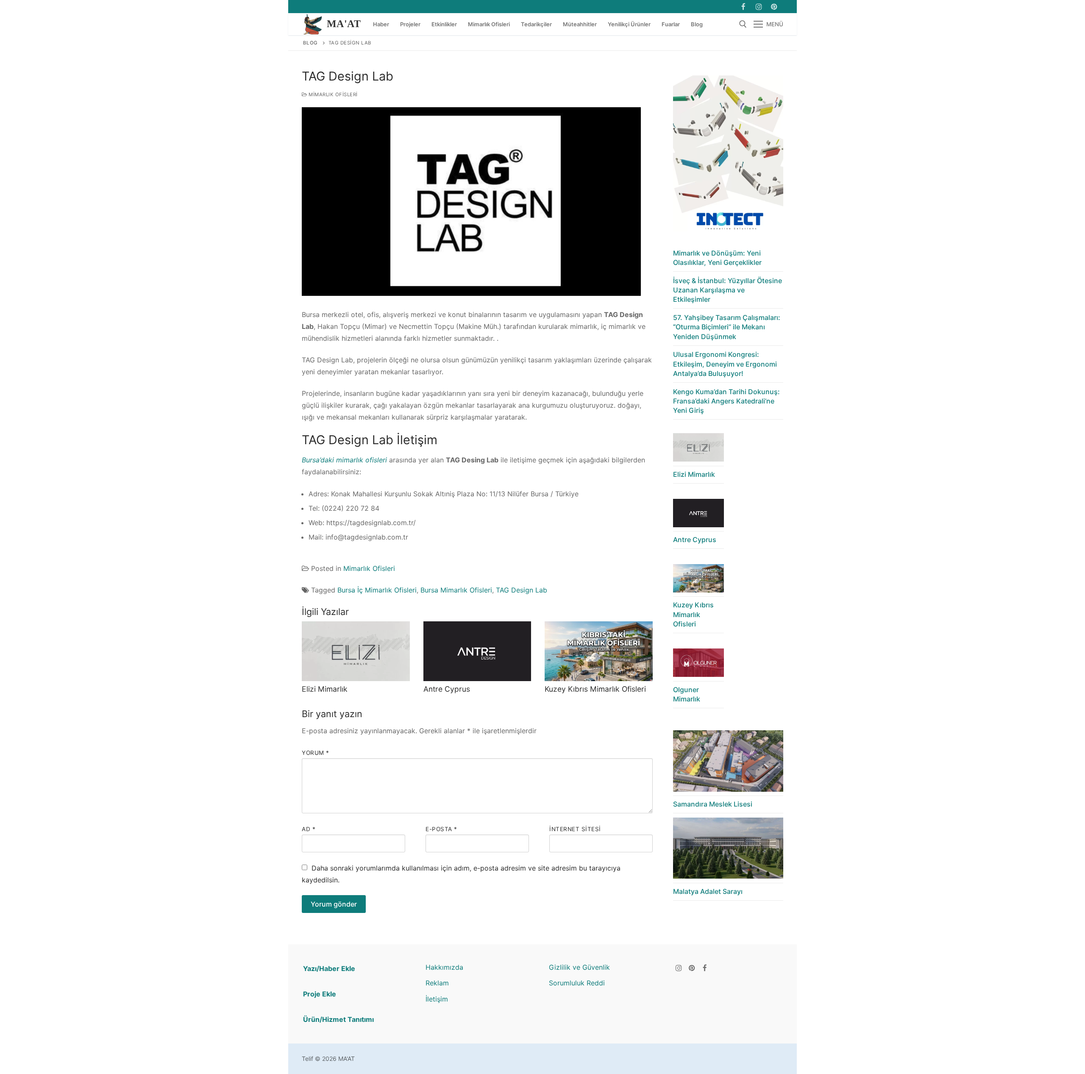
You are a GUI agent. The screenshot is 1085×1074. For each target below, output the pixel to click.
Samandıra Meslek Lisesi (712, 804)
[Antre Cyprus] (477, 651)
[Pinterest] (691, 967)
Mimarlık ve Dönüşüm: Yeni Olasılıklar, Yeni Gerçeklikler (717, 258)
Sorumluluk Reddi (577, 983)
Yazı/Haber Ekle (329, 968)
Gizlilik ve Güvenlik (579, 967)
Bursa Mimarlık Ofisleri (456, 590)
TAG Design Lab (521, 590)
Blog (310, 43)
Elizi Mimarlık (325, 688)
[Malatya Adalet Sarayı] (728, 850)
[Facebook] (743, 6)
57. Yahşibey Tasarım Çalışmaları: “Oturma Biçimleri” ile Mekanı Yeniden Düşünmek (726, 327)
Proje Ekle (319, 994)
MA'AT (344, 23)
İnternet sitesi (575, 829)
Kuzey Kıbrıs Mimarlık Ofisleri (595, 688)
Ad (308, 829)
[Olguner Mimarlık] (698, 664)
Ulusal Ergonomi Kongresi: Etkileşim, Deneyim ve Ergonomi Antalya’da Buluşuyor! (725, 364)
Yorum (315, 752)
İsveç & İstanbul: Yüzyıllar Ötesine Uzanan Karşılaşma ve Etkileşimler (727, 290)
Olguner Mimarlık (686, 694)
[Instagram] (758, 6)
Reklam (437, 983)
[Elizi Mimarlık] (356, 651)
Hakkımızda (444, 967)
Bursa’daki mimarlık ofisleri (345, 460)
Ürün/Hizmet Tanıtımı (338, 1019)
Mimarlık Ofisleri (332, 94)
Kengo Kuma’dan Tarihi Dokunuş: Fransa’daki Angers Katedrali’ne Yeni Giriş (726, 401)
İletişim (437, 999)
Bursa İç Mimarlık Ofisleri (377, 590)
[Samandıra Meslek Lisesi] (728, 763)
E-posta (441, 829)
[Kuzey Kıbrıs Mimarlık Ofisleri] (599, 651)
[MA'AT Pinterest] (774, 6)
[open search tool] (743, 24)
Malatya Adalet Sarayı (708, 891)
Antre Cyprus (446, 688)
